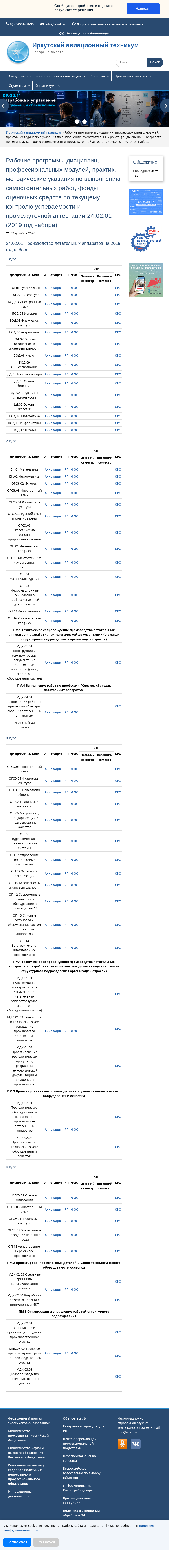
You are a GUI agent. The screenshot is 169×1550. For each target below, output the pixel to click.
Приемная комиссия (130, 76)
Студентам (17, 85)
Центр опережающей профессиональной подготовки (79, 1443)
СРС (118, 288)
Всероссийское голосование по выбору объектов (82, 1473)
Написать (143, 9)
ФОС (74, 288)
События (98, 76)
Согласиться (17, 1542)
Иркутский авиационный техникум (85, 45)
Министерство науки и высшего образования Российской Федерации (26, 1452)
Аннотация (53, 288)
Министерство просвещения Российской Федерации (28, 1435)
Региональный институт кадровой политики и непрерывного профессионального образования (27, 1474)
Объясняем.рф (74, 1418)
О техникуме (45, 85)
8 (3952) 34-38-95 (137, 1427)
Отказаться (46, 1542)
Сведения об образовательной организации (45, 76)
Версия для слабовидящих (87, 33)
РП (66, 288)
